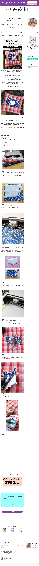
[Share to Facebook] (17, 518)
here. (21, 71)
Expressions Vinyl (4, 145)
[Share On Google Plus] (23, 518)
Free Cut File (10, 520)
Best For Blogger (25, 563)
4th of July (6, 520)
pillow (19, 520)
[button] (12, 505)
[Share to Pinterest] (21, 518)
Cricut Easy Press (6, 358)
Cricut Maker (3, 148)
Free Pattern (15, 520)
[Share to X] (19, 518)
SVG (1, 521)
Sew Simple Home (17, 563)
